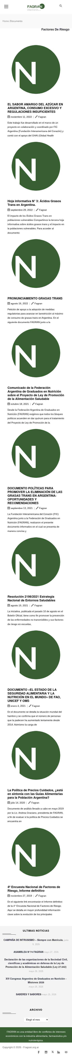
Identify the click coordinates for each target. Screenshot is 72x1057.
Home (6, 21)
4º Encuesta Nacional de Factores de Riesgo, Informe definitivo (34, 889)
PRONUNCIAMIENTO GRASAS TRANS (35, 298)
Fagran (42, 116)
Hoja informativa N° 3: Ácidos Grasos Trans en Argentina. (34, 203)
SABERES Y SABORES (28, 994)
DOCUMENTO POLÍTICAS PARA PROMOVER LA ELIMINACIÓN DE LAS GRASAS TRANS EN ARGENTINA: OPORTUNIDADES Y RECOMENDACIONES (35, 495)
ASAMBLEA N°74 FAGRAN (28, 951)
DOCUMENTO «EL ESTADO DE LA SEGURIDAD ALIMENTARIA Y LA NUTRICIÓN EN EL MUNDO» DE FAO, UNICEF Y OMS (34, 695)
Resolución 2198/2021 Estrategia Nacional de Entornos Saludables (31, 598)
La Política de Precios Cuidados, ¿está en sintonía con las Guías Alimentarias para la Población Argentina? (35, 794)
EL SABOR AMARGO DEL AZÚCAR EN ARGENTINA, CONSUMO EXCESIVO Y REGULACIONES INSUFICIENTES (35, 108)
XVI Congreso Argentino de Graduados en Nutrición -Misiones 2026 (36, 980)
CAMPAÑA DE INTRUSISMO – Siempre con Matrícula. (33, 940)
